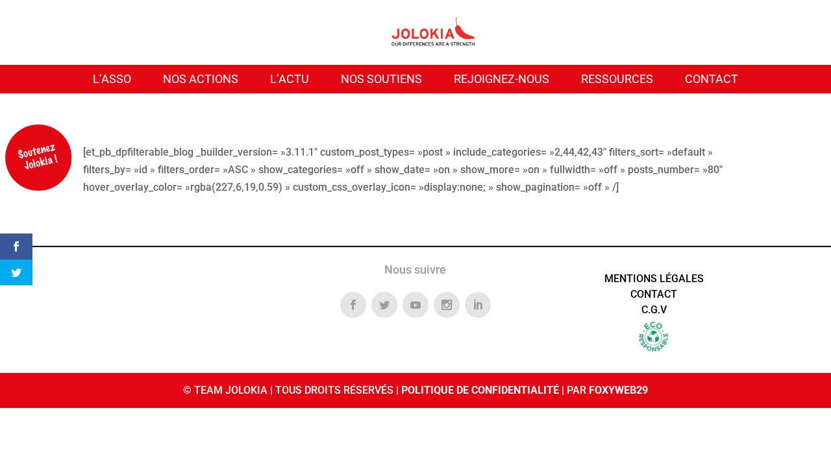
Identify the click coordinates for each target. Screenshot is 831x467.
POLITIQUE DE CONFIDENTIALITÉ (480, 390)
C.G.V (654, 310)
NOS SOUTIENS (381, 79)
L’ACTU (289, 79)
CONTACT (711, 79)
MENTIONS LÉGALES (654, 278)
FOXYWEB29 (618, 390)
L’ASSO (112, 79)
